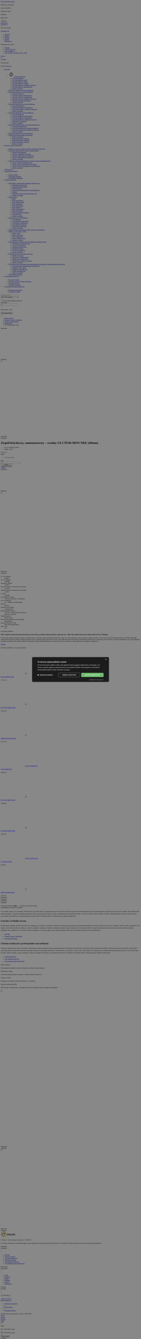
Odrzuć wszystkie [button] (69, 675)
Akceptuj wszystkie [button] (92, 675)
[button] (45, 675)
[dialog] (70, 669)
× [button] (105, 659)
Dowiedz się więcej (63, 670)
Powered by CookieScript (96, 680)
